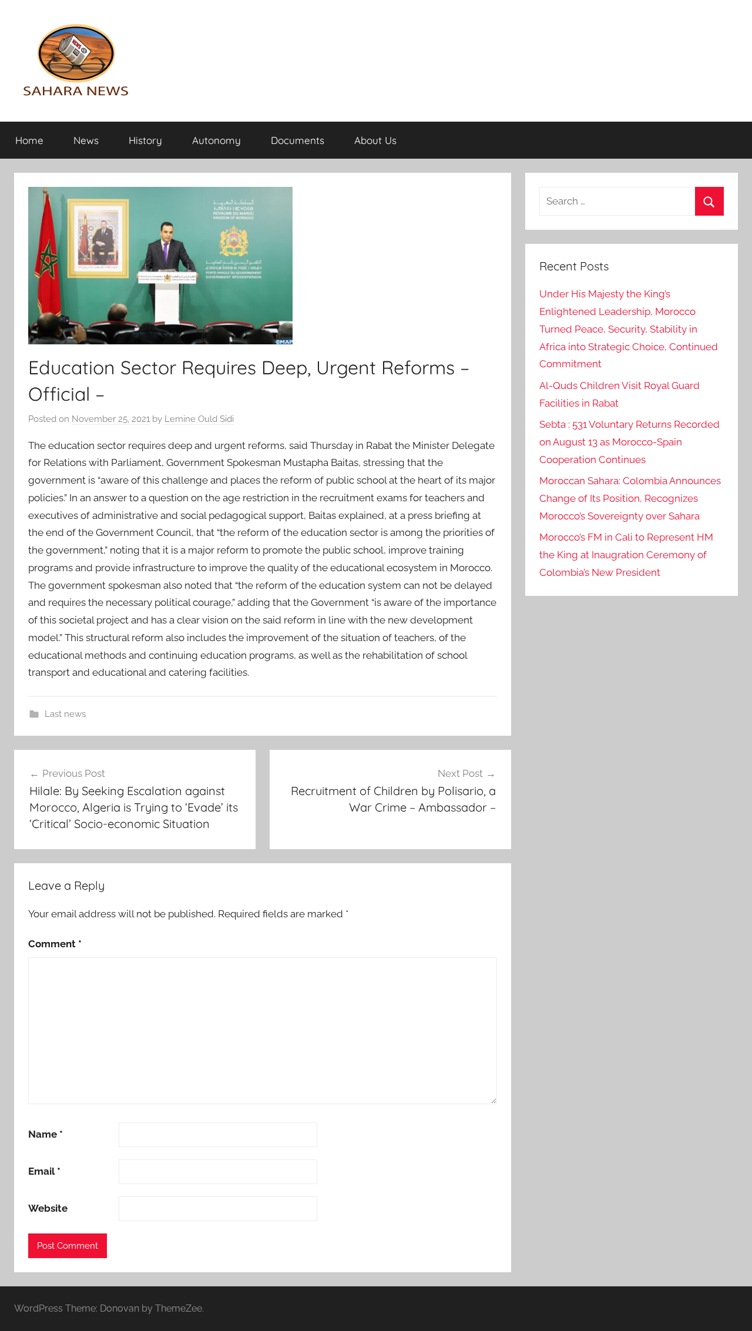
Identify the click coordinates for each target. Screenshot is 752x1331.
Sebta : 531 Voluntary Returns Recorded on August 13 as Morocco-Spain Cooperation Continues (629, 441)
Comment (55, 944)
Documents (297, 140)
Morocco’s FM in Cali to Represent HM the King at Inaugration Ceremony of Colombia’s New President (626, 554)
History (145, 140)
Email (44, 1171)
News (86, 140)
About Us (375, 140)
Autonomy (216, 140)
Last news (65, 714)
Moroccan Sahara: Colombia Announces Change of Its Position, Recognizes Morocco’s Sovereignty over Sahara (630, 498)
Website (48, 1208)
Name (45, 1134)
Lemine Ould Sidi (199, 419)
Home (29, 140)
